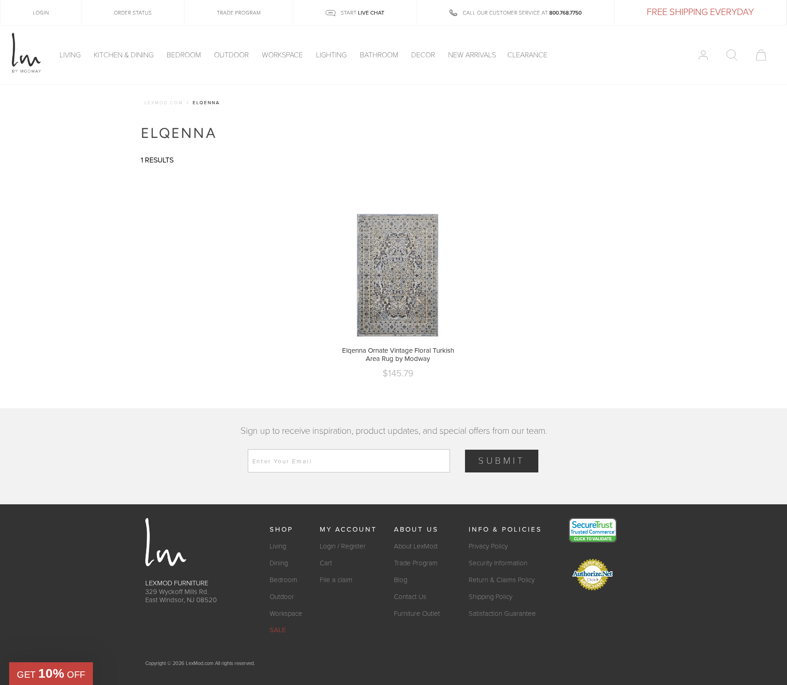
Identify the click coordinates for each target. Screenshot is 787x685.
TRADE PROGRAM (239, 13)
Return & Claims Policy (502, 580)
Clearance (527, 55)
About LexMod (415, 546)
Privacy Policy (488, 546)
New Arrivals (472, 55)
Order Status (133, 13)
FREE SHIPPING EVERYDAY (700, 12)
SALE (278, 630)
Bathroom (380, 55)
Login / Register (343, 546)
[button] (51, 673)
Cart (326, 563)
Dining (279, 563)
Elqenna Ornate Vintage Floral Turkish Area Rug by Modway (398, 354)
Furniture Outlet (417, 613)
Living (71, 55)
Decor (424, 55)
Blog (400, 580)
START (361, 13)
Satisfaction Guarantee (502, 613)
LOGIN (41, 13)
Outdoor (232, 55)
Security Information (498, 563)
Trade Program (416, 563)
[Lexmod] (26, 53)
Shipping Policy (490, 597)
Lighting (332, 55)
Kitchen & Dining (124, 55)
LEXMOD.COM (163, 103)
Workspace (283, 55)
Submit (501, 461)
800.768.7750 (565, 13)
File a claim (336, 580)
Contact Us (410, 597)
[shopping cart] (761, 55)
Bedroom (185, 55)
